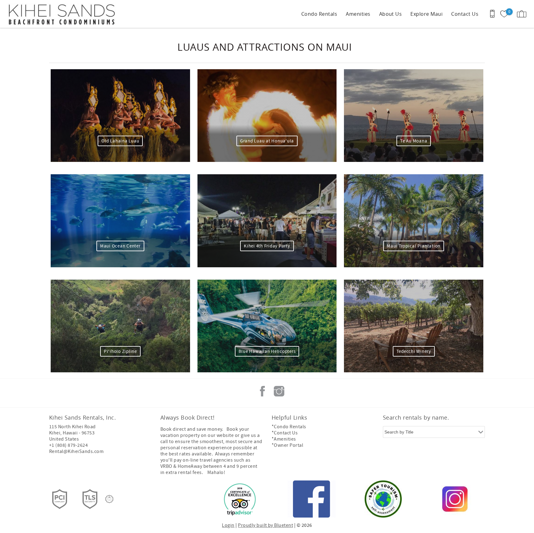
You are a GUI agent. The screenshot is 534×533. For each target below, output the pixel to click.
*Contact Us (285, 433)
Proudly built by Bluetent (265, 525)
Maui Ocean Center (120, 246)
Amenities (358, 14)
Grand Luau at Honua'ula (267, 141)
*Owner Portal (287, 445)
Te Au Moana (413, 141)
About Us (390, 14)
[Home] (47, 14)
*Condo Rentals (289, 427)
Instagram (279, 391)
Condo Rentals (319, 14)
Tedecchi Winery (413, 351)
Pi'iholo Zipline (120, 351)
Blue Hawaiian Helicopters (267, 351)
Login (228, 525)
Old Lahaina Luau (120, 141)
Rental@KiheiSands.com (76, 451)
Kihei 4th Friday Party (267, 246)
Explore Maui (426, 14)
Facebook (262, 391)
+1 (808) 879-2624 (68, 445)
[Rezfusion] (109, 499)
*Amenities (284, 439)
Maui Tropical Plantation (413, 246)
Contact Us (464, 14)
